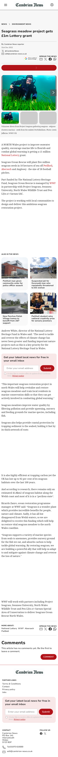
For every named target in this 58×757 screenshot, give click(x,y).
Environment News (21, 24)
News (4, 24)
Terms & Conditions (11, 683)
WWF (53, 183)
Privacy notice (18, 376)
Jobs (4, 692)
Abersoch (6, 169)
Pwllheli (48, 165)
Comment (48, 656)
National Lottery (10, 155)
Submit (47, 368)
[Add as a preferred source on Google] (30, 58)
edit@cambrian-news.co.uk (19, 751)
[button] (5, 5)
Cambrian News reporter (14, 44)
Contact (5, 686)
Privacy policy (8, 689)
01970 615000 (16, 747)
